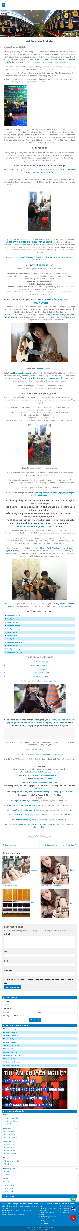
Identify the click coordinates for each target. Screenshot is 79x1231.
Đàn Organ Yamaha (10, 1137)
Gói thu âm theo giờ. (40, 662)
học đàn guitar (45, 264)
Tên (6, 952)
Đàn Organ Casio (9, 1131)
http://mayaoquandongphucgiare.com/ (43, 775)
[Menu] (3, 5)
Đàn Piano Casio (9, 1145)
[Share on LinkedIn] (49, 836)
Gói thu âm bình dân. (41, 676)
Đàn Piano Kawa (9, 1148)
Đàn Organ (7, 1128)
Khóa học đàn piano (10, 1032)
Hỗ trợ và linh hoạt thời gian (68, 1210)
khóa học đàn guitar (21, 373)
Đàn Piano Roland (10, 1154)
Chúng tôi (9, 603)
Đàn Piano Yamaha (10, 1151)
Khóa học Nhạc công (13, 629)
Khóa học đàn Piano (13, 619)
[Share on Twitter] (37, 836)
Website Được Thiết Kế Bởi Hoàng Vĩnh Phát (39, 1227)
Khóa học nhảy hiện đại (11, 1065)
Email (6, 961)
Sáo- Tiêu (7, 1174)
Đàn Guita (7, 1115)
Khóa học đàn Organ (11, 1029)
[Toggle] (76, 1115)
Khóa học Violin (12, 632)
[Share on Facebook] (34, 836)
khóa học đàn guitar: (44, 368)
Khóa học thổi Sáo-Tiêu (14, 642)
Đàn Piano (7, 1141)
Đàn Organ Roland (10, 1134)
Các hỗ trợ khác (64, 1212)
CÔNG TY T (13, 242)
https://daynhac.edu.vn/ (43, 749)
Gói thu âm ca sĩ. (40, 669)
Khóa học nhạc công (10, 1042)
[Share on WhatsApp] (30, 836)
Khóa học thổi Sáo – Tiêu (12, 1055)
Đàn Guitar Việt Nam (11, 1121)
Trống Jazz (7, 1164)
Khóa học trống (9, 1049)
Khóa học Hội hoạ (12, 645)
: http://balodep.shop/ (44, 779)
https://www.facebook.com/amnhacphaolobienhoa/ (43, 754)
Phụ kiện (7, 1182)
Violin (6, 1178)
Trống (6, 1158)
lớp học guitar (10, 845)
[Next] (75, 23)
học (29, 257)
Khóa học (34, 526)
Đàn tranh (7, 1171)
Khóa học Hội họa (10, 1059)
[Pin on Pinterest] (45, 836)
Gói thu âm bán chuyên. (40, 673)
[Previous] (4, 23)
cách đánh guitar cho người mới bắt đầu (58, 845)
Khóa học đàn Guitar (11, 1035)
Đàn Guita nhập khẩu (11, 1118)
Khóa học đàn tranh (10, 1052)
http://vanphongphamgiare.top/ (44, 782)
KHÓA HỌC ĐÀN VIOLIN (11, 1045)
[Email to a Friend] (41, 836)
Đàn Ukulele (8, 1124)
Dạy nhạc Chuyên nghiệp (39, 5)
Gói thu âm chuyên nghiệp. (40, 665)
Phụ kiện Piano (9, 1191)
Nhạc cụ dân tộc (9, 1168)
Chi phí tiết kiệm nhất (66, 1206)
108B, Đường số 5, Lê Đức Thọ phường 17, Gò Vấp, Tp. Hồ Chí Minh (45, 792)
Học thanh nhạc (9, 1039)
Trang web (8, 970)
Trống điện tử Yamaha (11, 1161)
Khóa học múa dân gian (12, 1062)
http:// (43, 772)
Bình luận (8, 934)
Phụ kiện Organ (9, 1188)
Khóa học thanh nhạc (13, 626)
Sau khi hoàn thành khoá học (68, 1208)
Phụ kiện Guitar (9, 1185)
